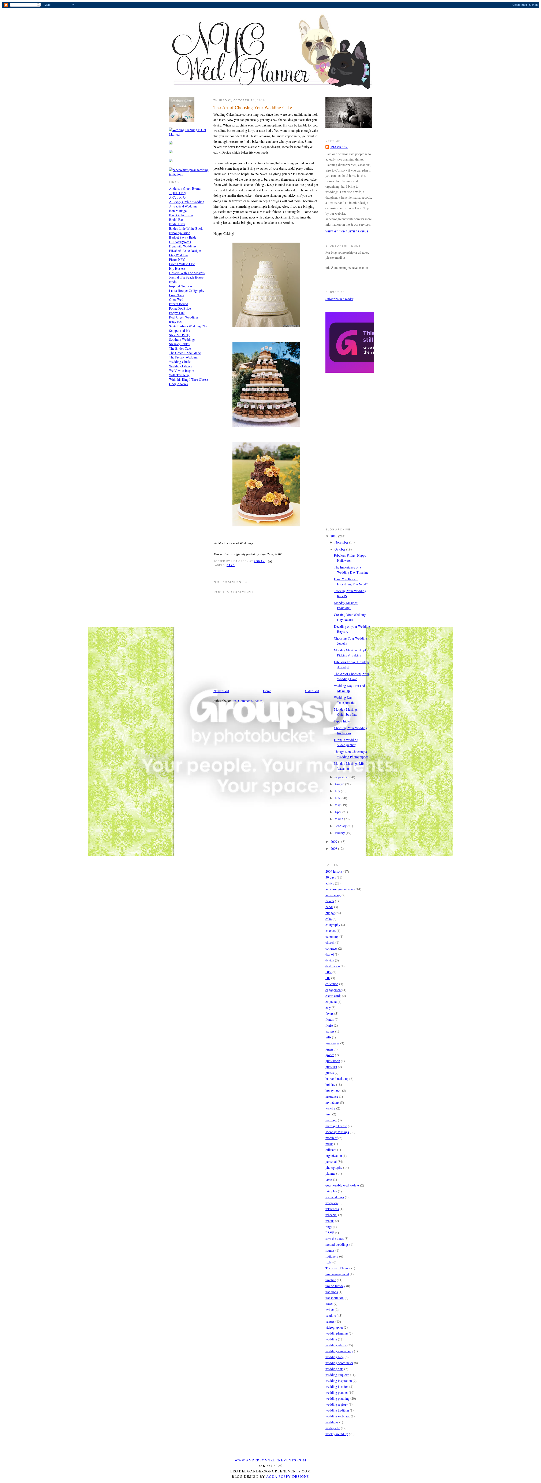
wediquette (332, 1428)
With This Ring (179, 375)
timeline (330, 1280)
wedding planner (336, 1392)
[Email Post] (269, 561)
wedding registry (336, 1404)
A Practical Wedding (183, 206)
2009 (334, 841)
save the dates (334, 1238)
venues (330, 1321)
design (329, 960)
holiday (330, 1084)
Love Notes (176, 295)
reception (331, 1203)
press (328, 1179)
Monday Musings (337, 1132)
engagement (333, 989)
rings (328, 1226)
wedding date (334, 1368)
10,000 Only (177, 193)
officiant (330, 1149)
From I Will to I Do (182, 264)
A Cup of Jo (177, 197)
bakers (329, 901)
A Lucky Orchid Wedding (186, 201)
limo (328, 1114)
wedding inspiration (338, 1380)
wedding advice (336, 1345)
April (338, 812)
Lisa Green (339, 147)
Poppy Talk (176, 312)
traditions (331, 1291)
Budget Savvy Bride (182, 237)
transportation (334, 1297)
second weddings (336, 1244)
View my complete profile (347, 231)
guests (329, 1072)
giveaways (332, 1043)
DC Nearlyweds (180, 241)
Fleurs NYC (177, 259)
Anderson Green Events (185, 188)
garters (329, 1031)
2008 (334, 848)
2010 (334, 536)
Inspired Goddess (180, 286)
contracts (331, 948)
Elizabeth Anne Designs (185, 250)
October (340, 549)
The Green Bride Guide (185, 352)
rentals (329, 1220)
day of (329, 954)
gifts (328, 1037)
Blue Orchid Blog (181, 215)
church (330, 942)
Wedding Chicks (180, 361)
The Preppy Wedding (183, 357)
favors (329, 1013)
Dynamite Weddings (182, 246)
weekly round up (336, 1434)
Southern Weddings (182, 339)
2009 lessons (334, 871)
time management (337, 1274)
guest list (331, 1066)
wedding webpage (337, 1416)
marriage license (336, 1126)
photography (333, 1167)
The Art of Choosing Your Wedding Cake (252, 107)
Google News (178, 384)
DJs (327, 978)
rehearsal (331, 1214)
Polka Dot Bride (180, 308)
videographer (334, 1327)
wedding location (336, 1386)
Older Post (312, 691)
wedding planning (337, 1398)
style (328, 1262)
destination (332, 966)
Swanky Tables (179, 344)
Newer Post (221, 691)
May (338, 805)
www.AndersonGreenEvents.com (270, 1460)
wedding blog (334, 1357)
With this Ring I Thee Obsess (188, 379)
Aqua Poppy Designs (287, 1476)
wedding (331, 1339)
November (342, 542)
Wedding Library (180, 366)
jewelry (330, 1108)
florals (329, 1019)
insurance (331, 1096)
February (341, 826)
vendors (330, 1315)
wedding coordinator (339, 1363)
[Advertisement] (342, 452)
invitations (332, 1102)
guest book (332, 1061)
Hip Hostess (177, 268)
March (339, 819)
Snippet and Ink (179, 330)
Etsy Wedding (178, 255)
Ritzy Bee (175, 321)
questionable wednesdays (342, 1185)
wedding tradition (337, 1410)
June (338, 798)
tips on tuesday (335, 1286)
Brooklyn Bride (179, 233)
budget (330, 912)
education (331, 984)
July (338, 791)
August (340, 784)
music (329, 1143)
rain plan (331, 1191)
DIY (328, 972)
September (342, 777)
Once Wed (176, 299)
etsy (328, 1007)
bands (329, 907)
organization (333, 1155)
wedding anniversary (339, 1351)
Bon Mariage (178, 210)
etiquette (331, 1001)
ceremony (332, 936)
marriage (331, 1120)
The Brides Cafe (180, 348)
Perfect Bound (178, 304)
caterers (330, 930)
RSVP (329, 1232)
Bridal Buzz (177, 224)
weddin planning (336, 1333)
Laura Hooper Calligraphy (186, 290)
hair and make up (336, 1078)
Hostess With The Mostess (187, 273)
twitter (329, 1309)
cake (231, 565)
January (340, 833)
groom (329, 1055)
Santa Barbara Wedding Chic (188, 326)
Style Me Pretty (179, 335)
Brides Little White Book (186, 228)
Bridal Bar (176, 219)
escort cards (333, 995)
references (332, 1209)
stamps (330, 1250)
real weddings (334, 1197)
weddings (331, 1422)
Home (267, 691)
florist (329, 1025)
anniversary (333, 895)
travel (329, 1303)
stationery (331, 1256)
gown (329, 1049)
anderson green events (340, 889)
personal (331, 1161)
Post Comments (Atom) (247, 700)
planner (330, 1173)
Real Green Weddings (183, 317)
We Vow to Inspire (181, 370)
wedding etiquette (337, 1374)
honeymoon (333, 1090)
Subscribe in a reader (339, 299)
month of (331, 1138)
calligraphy (332, 924)
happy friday (342, 721)
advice (329, 883)
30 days (330, 877)
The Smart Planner (337, 1268)
